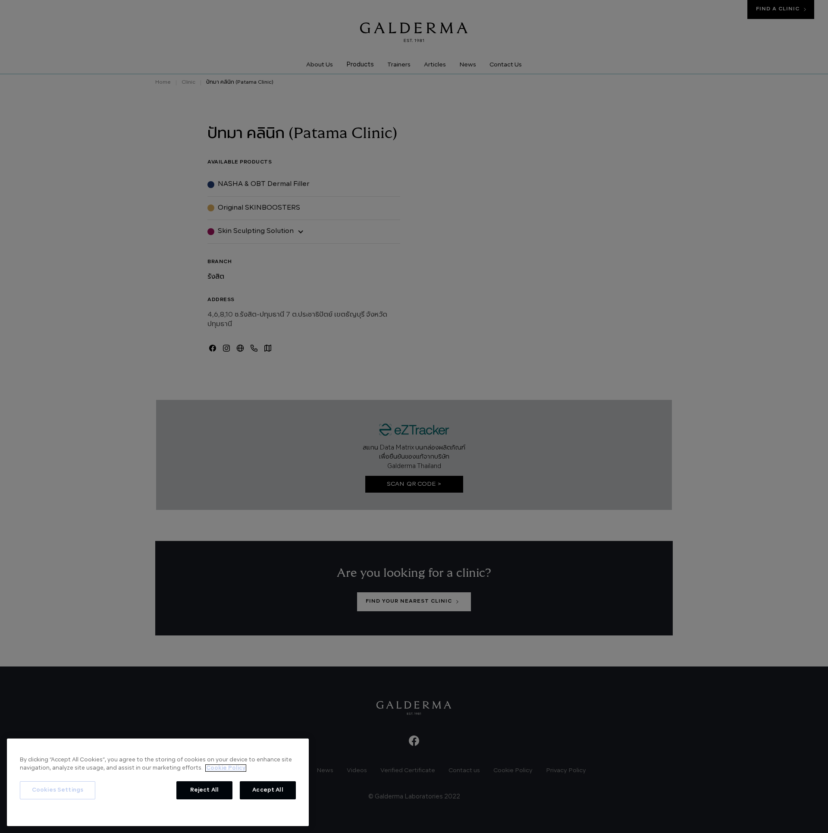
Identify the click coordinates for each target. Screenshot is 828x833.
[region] (158, 782)
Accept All (267, 790)
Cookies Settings (57, 790)
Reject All (204, 790)
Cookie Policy (225, 768)
